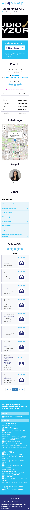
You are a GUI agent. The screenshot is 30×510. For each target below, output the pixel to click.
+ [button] (4, 126)
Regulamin (15, 501)
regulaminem (5, 508)
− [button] (4, 129)
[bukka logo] (15, 498)
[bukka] (15, 3)
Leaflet (26, 159)
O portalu (6, 501)
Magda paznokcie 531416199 (16, 77)
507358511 (16, 75)
